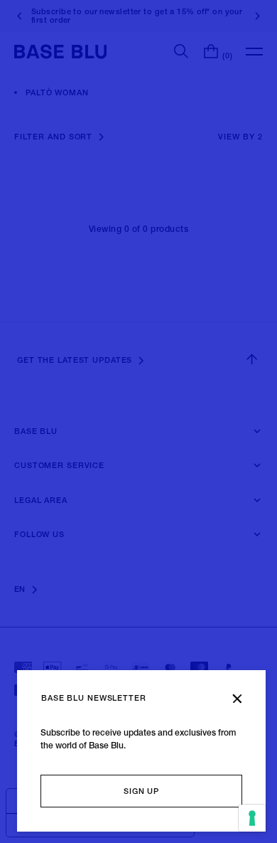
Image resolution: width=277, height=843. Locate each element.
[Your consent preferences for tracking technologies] (252, 818)
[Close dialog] (237, 698)
